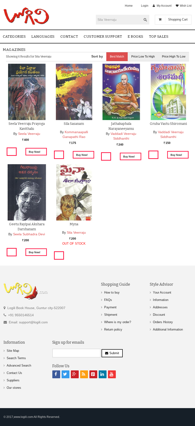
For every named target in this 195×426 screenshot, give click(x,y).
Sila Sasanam (74, 124)
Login (144, 5)
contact (69, 36)
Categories (14, 36)
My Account (164, 5)
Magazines (14, 49)
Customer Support (103, 36)
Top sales (159, 36)
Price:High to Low (173, 56)
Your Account (162, 292)
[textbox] (118, 19)
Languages (43, 36)
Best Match (117, 56)
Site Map (13, 350)
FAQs (108, 300)
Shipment (110, 314)
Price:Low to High (143, 56)
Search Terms (16, 358)
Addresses (160, 307)
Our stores (14, 387)
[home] (27, 16)
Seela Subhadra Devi (29, 234)
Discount (159, 314)
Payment (110, 307)
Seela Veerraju (29, 134)
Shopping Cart (178, 19)
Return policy (113, 329)
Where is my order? (117, 322)
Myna (74, 224)
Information (160, 300)
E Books (135, 36)
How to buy (112, 292)
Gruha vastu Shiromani (168, 124)
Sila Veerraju (76, 232)
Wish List (185, 5)
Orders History (163, 322)
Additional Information (168, 329)
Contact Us (14, 373)
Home (129, 5)
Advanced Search (19, 365)
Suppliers (13, 380)
